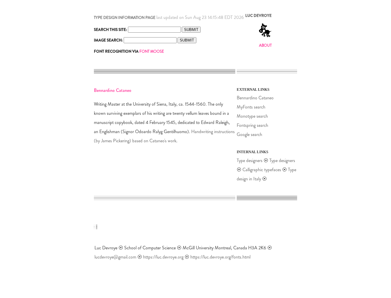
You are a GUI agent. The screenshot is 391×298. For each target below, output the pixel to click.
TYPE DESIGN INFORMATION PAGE (124, 17)
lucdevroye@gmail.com (115, 257)
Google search (249, 134)
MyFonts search (251, 107)
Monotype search (252, 116)
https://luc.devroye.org (163, 257)
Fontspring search (252, 125)
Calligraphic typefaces (262, 169)
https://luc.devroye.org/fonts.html (220, 257)
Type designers (249, 160)
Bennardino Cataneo (255, 97)
